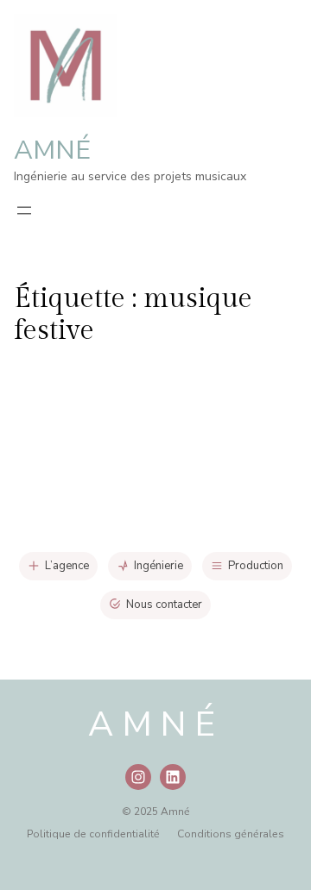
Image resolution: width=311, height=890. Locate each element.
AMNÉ (52, 150)
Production (255, 565)
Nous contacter (164, 604)
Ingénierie (158, 565)
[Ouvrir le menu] (24, 210)
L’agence (67, 565)
